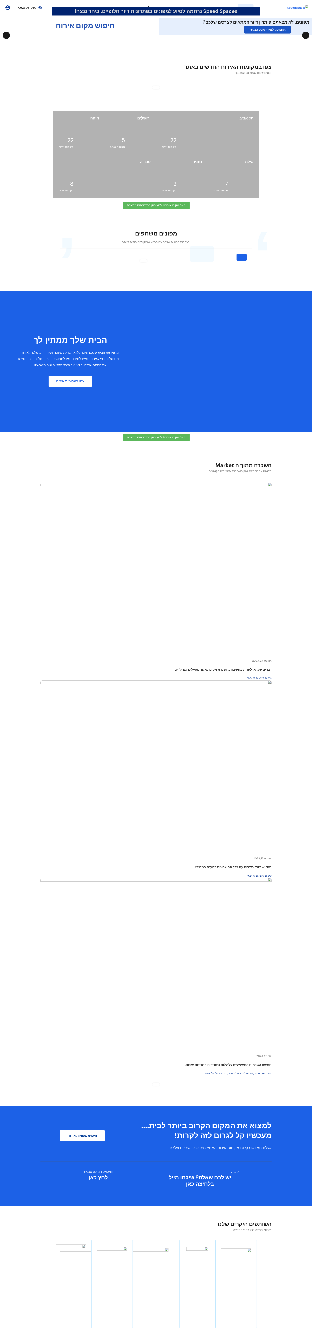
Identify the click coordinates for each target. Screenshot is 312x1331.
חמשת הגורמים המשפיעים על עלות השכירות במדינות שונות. (228, 1065)
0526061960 (27, 8)
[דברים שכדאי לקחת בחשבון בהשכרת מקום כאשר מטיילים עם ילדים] (156, 569)
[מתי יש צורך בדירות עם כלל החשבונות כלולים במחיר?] (156, 766)
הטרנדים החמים (263, 1073)
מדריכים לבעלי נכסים (214, 1073)
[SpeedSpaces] (297, 7)
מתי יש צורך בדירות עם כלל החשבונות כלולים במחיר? (233, 867)
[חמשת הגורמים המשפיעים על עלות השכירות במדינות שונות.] (156, 964)
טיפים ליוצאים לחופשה (259, 678)
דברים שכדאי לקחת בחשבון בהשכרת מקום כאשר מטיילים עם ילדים (223, 669)
